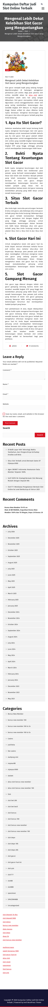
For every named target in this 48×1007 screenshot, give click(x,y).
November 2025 (13, 544)
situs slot (33, 95)
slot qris (11, 868)
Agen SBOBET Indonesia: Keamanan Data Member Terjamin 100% (24, 470)
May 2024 (11, 655)
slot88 (10, 881)
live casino (12, 751)
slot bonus (12, 813)
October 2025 (13, 550)
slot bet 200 (12, 800)
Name (6, 384)
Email (5, 394)
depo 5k (6, 936)
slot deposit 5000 (9, 918)
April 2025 (11, 587)
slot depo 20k (13, 850)
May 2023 (11, 699)
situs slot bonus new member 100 (21, 788)
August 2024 (12, 637)
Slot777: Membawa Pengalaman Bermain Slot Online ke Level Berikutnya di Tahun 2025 (25, 488)
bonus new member (10, 925)
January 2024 (13, 680)
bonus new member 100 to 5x (19, 732)
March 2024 (12, 668)
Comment (7, 370)
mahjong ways (8, 947)
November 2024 (14, 618)
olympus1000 (13, 769)
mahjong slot (13, 757)
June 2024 (11, 649)
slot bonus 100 (13, 819)
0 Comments (34, 346)
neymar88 (12, 763)
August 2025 (12, 563)
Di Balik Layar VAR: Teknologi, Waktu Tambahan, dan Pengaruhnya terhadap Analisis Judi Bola (23, 452)
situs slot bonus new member (19, 782)
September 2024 (14, 631)
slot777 (11, 875)
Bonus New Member (15, 714)
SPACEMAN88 (13, 899)
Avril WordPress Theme (32, 1002)
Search (6, 428)
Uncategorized (13, 906)
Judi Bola (11, 745)
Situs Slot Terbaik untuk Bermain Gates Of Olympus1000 (24, 462)
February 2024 (13, 674)
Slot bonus (7, 969)
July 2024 (11, 643)
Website (6, 404)
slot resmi (6, 962)
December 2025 (13, 538)
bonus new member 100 (17, 720)
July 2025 (11, 569)
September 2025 (14, 556)
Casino (10, 739)
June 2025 (11, 575)
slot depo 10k (13, 844)
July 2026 (11, 532)
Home (20, 31)
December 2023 (13, 686)
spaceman (12, 893)
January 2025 (13, 606)
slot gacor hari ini (14, 862)
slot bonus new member (17, 825)
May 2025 (11, 581)
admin (14, 346)
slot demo (7, 922)
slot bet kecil (13, 807)
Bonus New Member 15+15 (15, 507)
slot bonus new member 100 (19, 831)
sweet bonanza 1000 (11, 951)
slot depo (11, 838)
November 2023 (13, 692)
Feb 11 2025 (9, 77)
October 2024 (13, 624)
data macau (7, 929)
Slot (26, 31)
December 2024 (13, 612)
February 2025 (13, 600)
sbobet (10, 776)
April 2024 (11, 662)
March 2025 (12, 593)
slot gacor (12, 856)
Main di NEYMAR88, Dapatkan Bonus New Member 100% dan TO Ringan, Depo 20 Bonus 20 (24, 511)
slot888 (11, 887)
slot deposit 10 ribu (10, 915)
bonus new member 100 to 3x (19, 726)
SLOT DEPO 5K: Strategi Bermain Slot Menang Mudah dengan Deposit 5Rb (25, 479)
